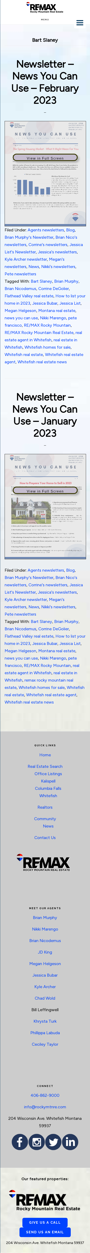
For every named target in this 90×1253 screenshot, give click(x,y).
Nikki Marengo (53, 317)
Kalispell (48, 781)
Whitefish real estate (24, 354)
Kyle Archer (45, 986)
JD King (45, 952)
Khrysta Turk (45, 1021)
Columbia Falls (48, 788)
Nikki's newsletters (58, 266)
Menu (45, 19)
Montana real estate (56, 310)
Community (45, 818)
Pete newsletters (20, 273)
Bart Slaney (41, 281)
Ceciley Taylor (45, 1044)
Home (45, 754)
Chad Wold (45, 998)
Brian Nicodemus (20, 288)
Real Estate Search (45, 766)
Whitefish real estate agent (51, 694)
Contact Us (45, 837)
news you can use (21, 317)
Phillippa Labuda (45, 1032)
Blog (70, 229)
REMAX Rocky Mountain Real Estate (45, 7)
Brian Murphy (66, 281)
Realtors (45, 807)
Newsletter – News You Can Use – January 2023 (45, 415)
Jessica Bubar (44, 303)
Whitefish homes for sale (47, 347)
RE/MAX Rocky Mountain (47, 325)
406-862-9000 (45, 1095)
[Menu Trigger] (80, 22)
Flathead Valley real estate (29, 295)
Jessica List (70, 303)
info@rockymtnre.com (45, 1106)
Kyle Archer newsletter (26, 259)
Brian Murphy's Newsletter (29, 237)
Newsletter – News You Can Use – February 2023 (45, 82)
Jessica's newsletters (57, 251)
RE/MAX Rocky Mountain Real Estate (39, 332)
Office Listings (48, 773)
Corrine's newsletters (47, 244)
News (33, 266)
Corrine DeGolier (53, 288)
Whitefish (48, 795)
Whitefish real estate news (42, 361)
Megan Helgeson (20, 310)
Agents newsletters (46, 229)
